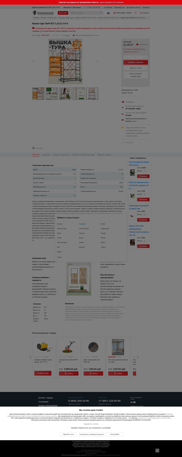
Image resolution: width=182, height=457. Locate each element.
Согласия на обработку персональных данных (40, 416)
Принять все (68, 434)
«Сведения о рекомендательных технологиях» (154, 418)
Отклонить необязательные (92, 434)
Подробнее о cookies (91, 424)
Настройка (114, 434)
